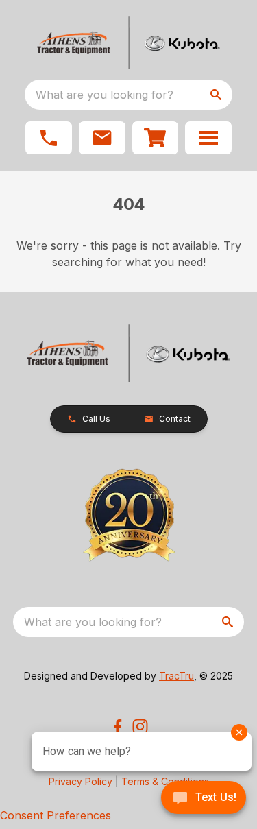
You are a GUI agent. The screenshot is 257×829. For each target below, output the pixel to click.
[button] (49, 138)
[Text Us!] (203, 799)
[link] (156, 138)
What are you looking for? (104, 94)
